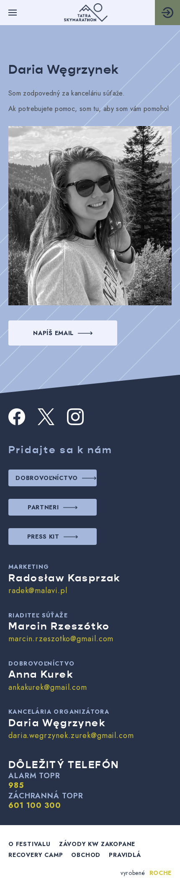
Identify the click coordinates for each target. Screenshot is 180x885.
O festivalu (29, 844)
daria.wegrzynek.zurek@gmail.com (71, 735)
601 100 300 (34, 805)
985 (16, 785)
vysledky (167, 12)
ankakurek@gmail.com (47, 687)
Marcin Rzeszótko (59, 626)
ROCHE (160, 873)
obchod (85, 855)
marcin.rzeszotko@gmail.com (60, 638)
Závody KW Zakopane (97, 844)
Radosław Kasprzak (64, 578)
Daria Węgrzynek (56, 723)
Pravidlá (125, 855)
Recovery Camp (35, 855)
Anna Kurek (40, 674)
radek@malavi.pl (37, 590)
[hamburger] (12, 12)
